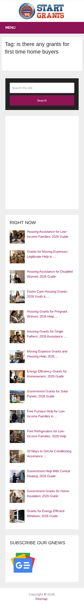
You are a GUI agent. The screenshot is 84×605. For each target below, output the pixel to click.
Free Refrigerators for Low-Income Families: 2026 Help (46, 433)
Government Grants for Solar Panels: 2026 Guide (47, 393)
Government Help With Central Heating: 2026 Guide (48, 473)
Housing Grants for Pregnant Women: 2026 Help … (47, 314)
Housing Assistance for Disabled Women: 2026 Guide (50, 274)
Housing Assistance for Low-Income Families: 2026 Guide (47, 234)
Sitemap (41, 599)
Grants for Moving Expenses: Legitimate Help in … (47, 254)
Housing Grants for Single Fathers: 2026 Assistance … (47, 334)
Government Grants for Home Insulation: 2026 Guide (48, 493)
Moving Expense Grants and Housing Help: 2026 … (47, 353)
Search (42, 100)
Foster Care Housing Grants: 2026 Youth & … (47, 294)
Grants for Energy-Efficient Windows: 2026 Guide (45, 513)
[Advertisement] (42, 162)
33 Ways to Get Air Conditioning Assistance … (49, 453)
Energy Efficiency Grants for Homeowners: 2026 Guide (47, 373)
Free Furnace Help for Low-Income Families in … (46, 413)
